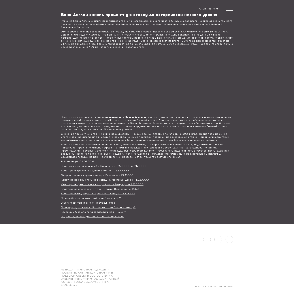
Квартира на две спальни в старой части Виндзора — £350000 (102, 184)
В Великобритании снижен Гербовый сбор (88, 202)
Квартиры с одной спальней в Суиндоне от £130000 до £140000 (104, 166)
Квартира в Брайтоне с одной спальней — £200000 (95, 170)
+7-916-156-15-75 (209, 8)
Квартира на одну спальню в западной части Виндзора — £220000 (105, 179)
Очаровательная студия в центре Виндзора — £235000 (97, 175)
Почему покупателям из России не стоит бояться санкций (98, 207)
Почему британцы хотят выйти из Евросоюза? (91, 198)
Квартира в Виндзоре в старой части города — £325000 (98, 193)
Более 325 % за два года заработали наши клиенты (94, 211)
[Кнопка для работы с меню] (229, 9)
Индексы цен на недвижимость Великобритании (92, 216)
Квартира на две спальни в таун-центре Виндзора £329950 (100, 189)
